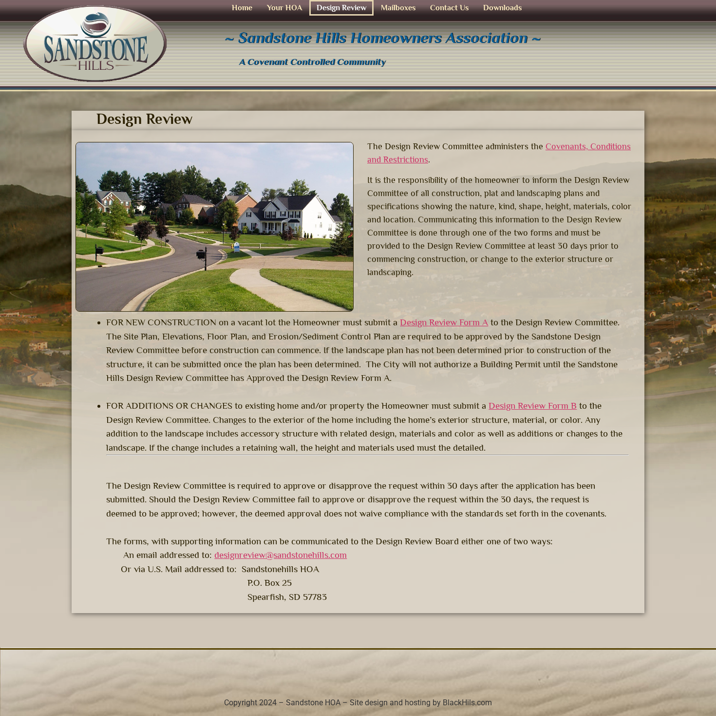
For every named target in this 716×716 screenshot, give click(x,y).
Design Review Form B (533, 405)
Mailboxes (398, 7)
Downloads (502, 7)
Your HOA (284, 7)
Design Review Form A (444, 322)
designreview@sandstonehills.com (280, 555)
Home (242, 7)
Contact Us (449, 7)
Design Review (341, 7)
